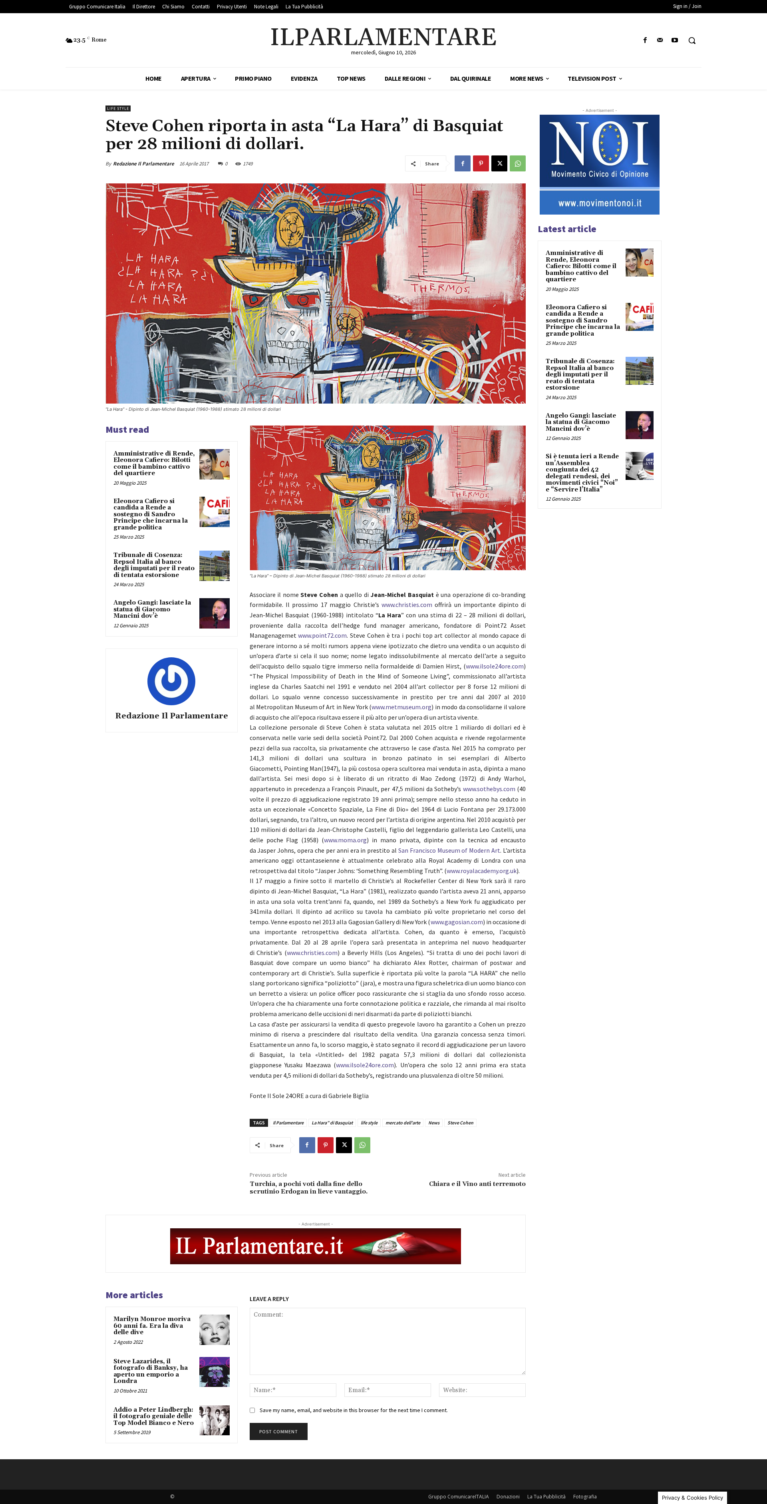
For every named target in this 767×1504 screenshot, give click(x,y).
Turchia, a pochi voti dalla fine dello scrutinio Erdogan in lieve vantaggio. (309, 1188)
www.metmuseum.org (401, 707)
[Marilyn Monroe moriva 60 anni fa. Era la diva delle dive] (214, 1330)
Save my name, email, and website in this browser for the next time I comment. (354, 1410)
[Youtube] (675, 40)
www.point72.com (322, 635)
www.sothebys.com (489, 789)
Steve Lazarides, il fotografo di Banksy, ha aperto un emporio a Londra (150, 1371)
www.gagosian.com (457, 922)
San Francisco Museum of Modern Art (449, 850)
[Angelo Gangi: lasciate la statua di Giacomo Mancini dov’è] (214, 613)
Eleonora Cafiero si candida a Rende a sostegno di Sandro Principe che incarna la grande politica (150, 514)
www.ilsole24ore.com (495, 666)
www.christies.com (407, 605)
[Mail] (660, 40)
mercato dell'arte (402, 1123)
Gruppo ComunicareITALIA (458, 1496)
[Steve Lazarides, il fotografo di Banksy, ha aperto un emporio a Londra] (214, 1372)
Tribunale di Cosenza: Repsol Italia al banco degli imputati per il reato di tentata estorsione (154, 565)
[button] (691, 40)
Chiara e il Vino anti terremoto (477, 1184)
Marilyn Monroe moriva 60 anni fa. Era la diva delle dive (152, 1325)
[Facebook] (645, 40)
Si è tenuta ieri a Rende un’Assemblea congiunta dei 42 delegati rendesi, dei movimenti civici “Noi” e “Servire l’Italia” (582, 473)
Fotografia (585, 1496)
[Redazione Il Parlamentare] (171, 681)
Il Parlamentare (288, 1123)
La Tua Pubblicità (546, 1496)
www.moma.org (345, 840)
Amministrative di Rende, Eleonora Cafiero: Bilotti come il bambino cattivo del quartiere (154, 463)
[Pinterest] (481, 163)
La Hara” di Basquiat (332, 1123)
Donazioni (508, 1496)
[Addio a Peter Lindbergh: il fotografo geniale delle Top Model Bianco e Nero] (214, 1420)
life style (369, 1123)
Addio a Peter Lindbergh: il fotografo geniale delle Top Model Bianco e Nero (153, 1416)
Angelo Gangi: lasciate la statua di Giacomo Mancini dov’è (152, 609)
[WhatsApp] (518, 163)
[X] (499, 163)
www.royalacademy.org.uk (482, 871)
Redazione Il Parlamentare (143, 163)
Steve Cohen (460, 1123)
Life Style (118, 108)
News (433, 1123)
